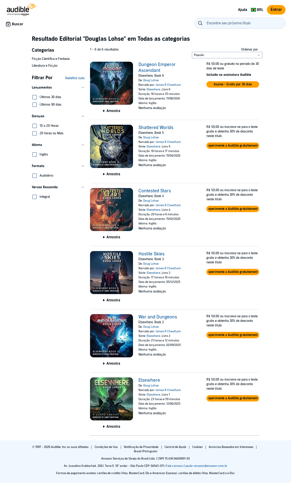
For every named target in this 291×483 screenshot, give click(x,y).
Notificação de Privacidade (141, 447)
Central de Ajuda (176, 447)
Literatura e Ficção (44, 66)
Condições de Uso (106, 447)
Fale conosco (174, 466)
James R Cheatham (168, 85)
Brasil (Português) (145, 451)
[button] (58, 87)
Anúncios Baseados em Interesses (231, 447)
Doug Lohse (151, 80)
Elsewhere (153, 89)
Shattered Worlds (155, 127)
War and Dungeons (157, 317)
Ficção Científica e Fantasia (51, 59)
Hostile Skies (151, 254)
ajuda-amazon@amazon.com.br (206, 466)
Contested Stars (154, 191)
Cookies (197, 447)
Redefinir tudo (75, 78)
